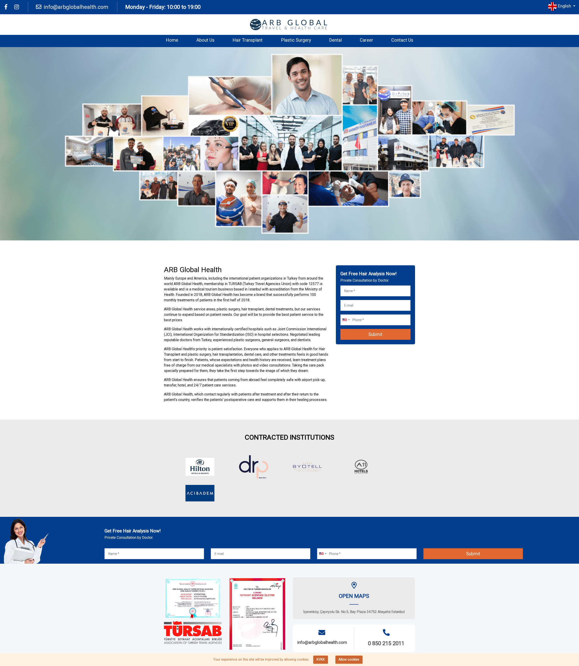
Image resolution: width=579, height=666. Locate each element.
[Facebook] (5, 7)
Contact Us (402, 40)
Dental (335, 40)
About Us (205, 40)
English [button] (565, 6)
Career (366, 40)
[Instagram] (16, 7)
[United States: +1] (346, 320)
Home (172, 40)
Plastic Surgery (296, 40)
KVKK (321, 659)
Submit (375, 334)
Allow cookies (349, 659)
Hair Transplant (248, 40)
